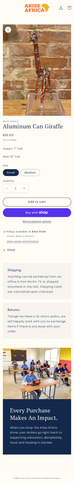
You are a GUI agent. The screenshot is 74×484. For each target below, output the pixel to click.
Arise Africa (25, 478)
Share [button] (11, 250)
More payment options (37, 221)
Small (11, 172)
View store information (23, 241)
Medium (30, 172)
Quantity (8, 181)
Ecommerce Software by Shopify (46, 478)
